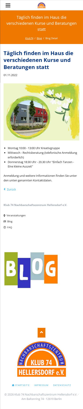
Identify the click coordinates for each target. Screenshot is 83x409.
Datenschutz (62, 385)
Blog (9, 221)
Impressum (41, 385)
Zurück (11, 189)
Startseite (22, 385)
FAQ (9, 227)
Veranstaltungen (16, 215)
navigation (8, 5)
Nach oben (41, 332)
